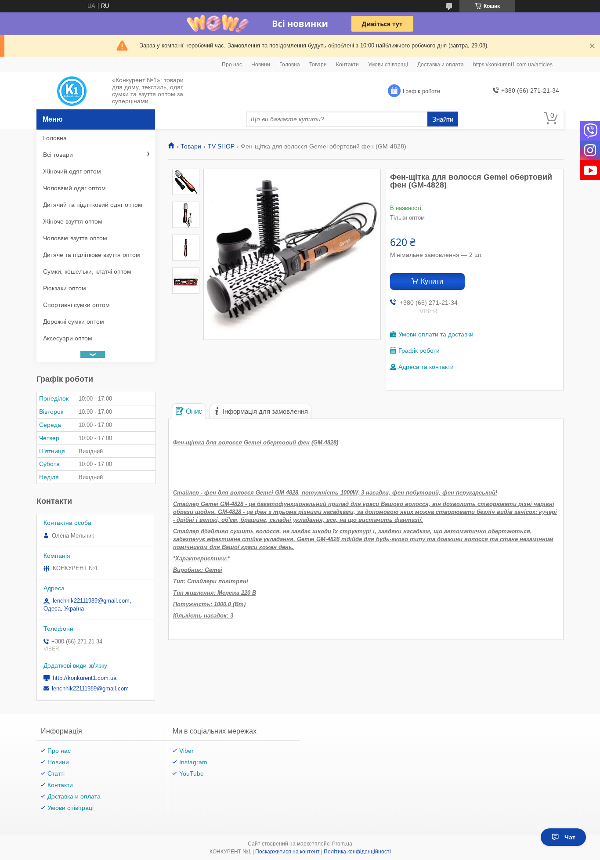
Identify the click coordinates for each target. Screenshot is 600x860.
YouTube (191, 773)
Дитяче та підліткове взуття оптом (91, 254)
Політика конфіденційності (357, 852)
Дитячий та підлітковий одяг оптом (92, 204)
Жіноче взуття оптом (72, 221)
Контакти (347, 64)
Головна (289, 64)
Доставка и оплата (440, 64)
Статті (56, 773)
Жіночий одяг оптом (72, 171)
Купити (432, 281)
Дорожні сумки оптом (73, 321)
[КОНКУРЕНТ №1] (71, 91)
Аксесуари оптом (67, 338)
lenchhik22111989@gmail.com (90, 688)
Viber (186, 750)
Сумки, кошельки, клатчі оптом (87, 271)
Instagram (193, 762)
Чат (569, 837)
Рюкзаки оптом (64, 288)
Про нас (232, 64)
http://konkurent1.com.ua (84, 678)
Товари (318, 64)
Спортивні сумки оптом (76, 304)
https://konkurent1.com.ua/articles (513, 64)
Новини (260, 64)
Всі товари (58, 154)
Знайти (442, 119)
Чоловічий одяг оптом (74, 188)
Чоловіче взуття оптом (75, 238)
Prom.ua (342, 844)
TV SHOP (221, 146)
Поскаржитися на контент (287, 852)
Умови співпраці (388, 64)
